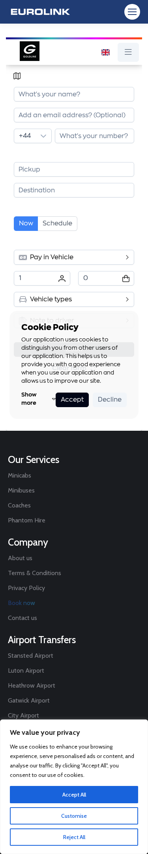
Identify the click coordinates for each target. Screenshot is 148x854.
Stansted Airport (30, 655)
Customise (74, 815)
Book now (21, 603)
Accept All (74, 794)
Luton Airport (26, 670)
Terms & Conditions (34, 573)
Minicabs (19, 475)
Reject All (74, 837)
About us (20, 558)
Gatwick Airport (29, 700)
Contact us (22, 618)
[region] (74, 786)
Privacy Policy (26, 588)
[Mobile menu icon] (132, 12)
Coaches (19, 505)
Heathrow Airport (31, 685)
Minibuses (21, 490)
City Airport (23, 715)
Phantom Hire (26, 520)
